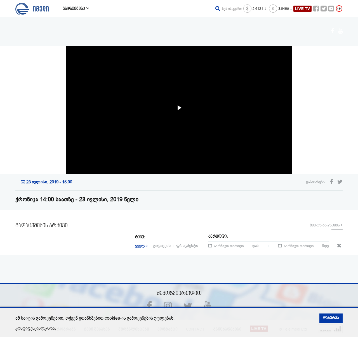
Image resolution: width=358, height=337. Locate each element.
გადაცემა (162, 245)
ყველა (141, 245)
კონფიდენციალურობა (35, 328)
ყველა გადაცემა (325, 225)
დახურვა (331, 318)
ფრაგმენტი (187, 245)
